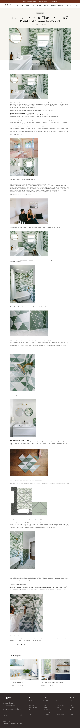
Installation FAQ (59, 712)
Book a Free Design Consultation (29, 1)
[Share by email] (24, 645)
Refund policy (19, 723)
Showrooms (60, 5)
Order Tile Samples (43, 1)
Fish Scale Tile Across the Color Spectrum (52, 682)
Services (39, 5)
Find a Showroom (53, 1)
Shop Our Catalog (60, 714)
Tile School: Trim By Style (16, 682)
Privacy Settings (47, 712)
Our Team (31, 703)
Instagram (72, 700)
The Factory (31, 705)
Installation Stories (40, 13)
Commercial (59, 703)
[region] (40, 1)
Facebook (72, 709)
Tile (17, 5)
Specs (57, 707)
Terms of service (12, 723)
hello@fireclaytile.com (10, 705)
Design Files (59, 709)
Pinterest (72, 707)
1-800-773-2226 (9, 703)
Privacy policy (5, 723)
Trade (33, 5)
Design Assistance (60, 705)
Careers (30, 714)
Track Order (46, 700)
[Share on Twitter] (18, 645)
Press (30, 712)
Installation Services (33, 707)
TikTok (71, 703)
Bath (22, 5)
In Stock (27, 5)
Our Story (31, 700)
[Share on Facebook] (15, 645)
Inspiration (53, 5)
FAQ (44, 703)
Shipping (45, 707)
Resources (46, 5)
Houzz (71, 705)
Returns (45, 705)
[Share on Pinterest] (21, 645)
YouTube (72, 712)
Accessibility (46, 714)
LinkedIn (72, 714)
